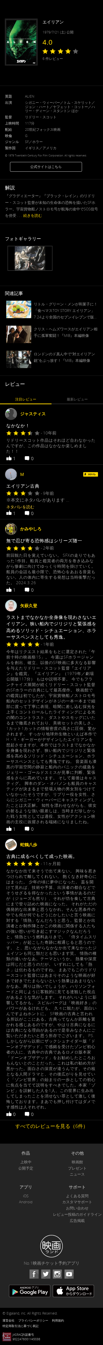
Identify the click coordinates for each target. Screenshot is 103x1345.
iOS (25, 1196)
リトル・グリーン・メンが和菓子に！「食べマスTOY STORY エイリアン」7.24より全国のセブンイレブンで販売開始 (66, 310)
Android (25, 1202)
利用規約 (58, 1320)
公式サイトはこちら (46, 166)
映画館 (77, 1162)
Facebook (34, 1274)
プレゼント (77, 1168)
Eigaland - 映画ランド (51, 1246)
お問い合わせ (77, 1208)
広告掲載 (77, 1220)
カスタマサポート (77, 1202)
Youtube (69, 1274)
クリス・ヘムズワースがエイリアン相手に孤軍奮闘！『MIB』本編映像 (66, 332)
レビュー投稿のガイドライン (77, 1214)
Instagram (57, 1274)
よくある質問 (77, 1196)
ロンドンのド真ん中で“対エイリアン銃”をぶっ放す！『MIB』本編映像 (64, 357)
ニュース (77, 1174)
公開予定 (25, 1168)
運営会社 (8, 1320)
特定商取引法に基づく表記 (20, 1326)
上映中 (26, 1162)
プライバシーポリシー (33, 1320)
